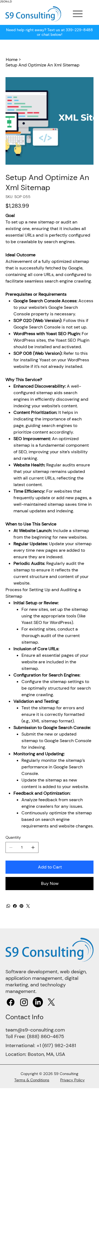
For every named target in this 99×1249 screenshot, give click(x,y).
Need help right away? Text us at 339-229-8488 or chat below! (49, 32)
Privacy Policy (72, 1079)
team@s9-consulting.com (35, 1030)
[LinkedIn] (38, 1002)
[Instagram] (24, 1002)
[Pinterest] (21, 906)
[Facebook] (15, 906)
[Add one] (33, 847)
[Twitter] (28, 906)
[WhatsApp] (8, 906)
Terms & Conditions (31, 1079)
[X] (51, 1002)
